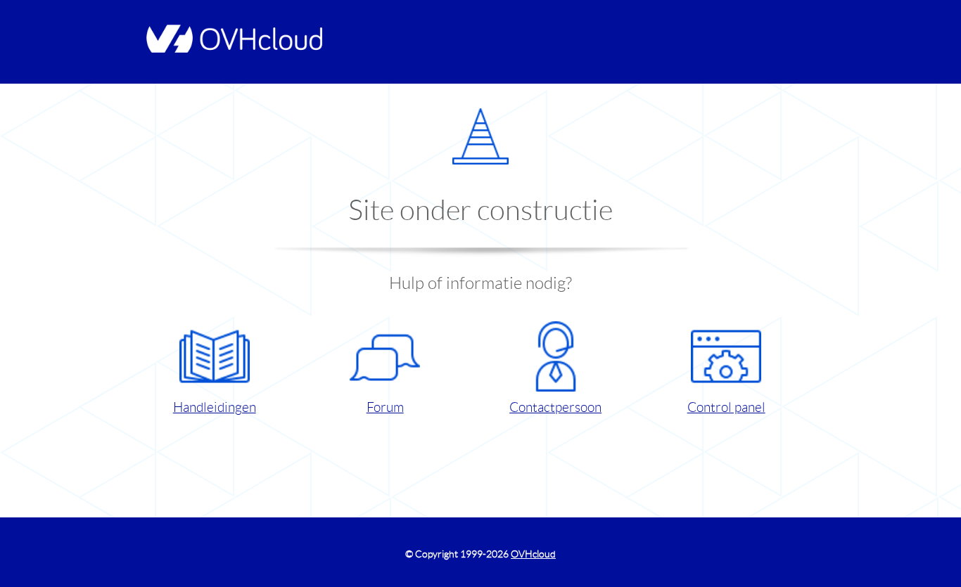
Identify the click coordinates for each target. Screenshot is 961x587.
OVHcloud (533, 554)
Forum (385, 407)
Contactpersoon (555, 407)
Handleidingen (214, 407)
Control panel (726, 407)
